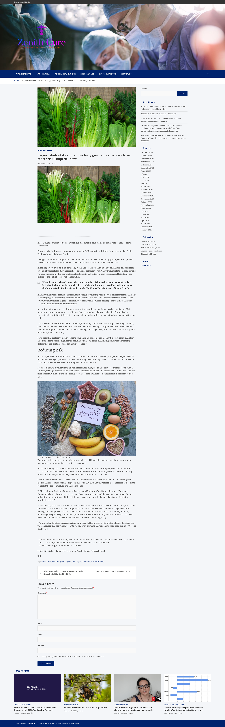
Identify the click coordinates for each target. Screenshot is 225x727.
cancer (49, 561)
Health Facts (146, 266)
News (88, 561)
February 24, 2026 (20, 713)
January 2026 (146, 155)
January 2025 (146, 193)
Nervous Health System (107, 74)
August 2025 (146, 171)
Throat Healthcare (23, 74)
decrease (55, 561)
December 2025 (147, 159)
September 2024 (147, 205)
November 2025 (147, 162)
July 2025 (144, 174)
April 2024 (145, 220)
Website (41, 645)
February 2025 (147, 190)
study (102, 561)
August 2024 (146, 208)
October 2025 (146, 165)
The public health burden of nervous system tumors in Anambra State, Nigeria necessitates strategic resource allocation (163, 138)
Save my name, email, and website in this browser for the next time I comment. (72, 657)
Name (41, 623)
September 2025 (147, 168)
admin (54, 163)
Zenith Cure (31, 723)
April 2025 (145, 183)
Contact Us (125, 74)
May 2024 (145, 217)
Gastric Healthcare (43, 74)
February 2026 (147, 152)
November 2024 (147, 199)
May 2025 (145, 180)
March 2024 (146, 224)
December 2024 (147, 196)
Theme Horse (49, 723)
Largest (78, 561)
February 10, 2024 (44, 163)
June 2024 (145, 214)
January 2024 (146, 230)
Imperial (68, 561)
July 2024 (144, 211)
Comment (42, 593)
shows (97, 561)
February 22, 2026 (120, 713)
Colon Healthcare (87, 74)
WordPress (75, 723)
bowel (43, 561)
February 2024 (147, 227)
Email (40, 634)
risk (92, 561)
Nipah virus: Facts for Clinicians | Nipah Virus (159, 114)
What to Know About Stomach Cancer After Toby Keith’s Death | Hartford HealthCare (63, 572)
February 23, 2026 (70, 711)
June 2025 (145, 177)
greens (62, 561)
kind (73, 561)
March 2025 (146, 186)
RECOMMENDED (22, 671)
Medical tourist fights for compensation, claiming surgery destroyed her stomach (133, 709)
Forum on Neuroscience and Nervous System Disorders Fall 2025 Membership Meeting (35, 709)
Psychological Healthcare (65, 74)
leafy (84, 561)
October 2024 (146, 202)
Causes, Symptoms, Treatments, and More (113, 571)
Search (144, 89)
